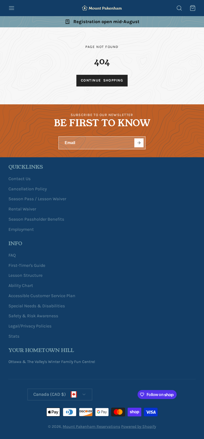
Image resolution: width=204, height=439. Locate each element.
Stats (13, 336)
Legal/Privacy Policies (29, 325)
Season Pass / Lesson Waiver (37, 198)
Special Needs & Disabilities (36, 305)
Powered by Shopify (138, 426)
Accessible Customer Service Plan (41, 295)
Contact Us (19, 178)
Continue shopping (102, 80)
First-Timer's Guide (26, 265)
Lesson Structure (25, 275)
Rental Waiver (22, 208)
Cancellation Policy (27, 188)
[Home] (102, 7)
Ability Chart (20, 285)
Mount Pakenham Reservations (91, 426)
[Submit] (139, 143)
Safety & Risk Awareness (33, 315)
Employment (21, 229)
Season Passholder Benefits (36, 219)
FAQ (12, 255)
